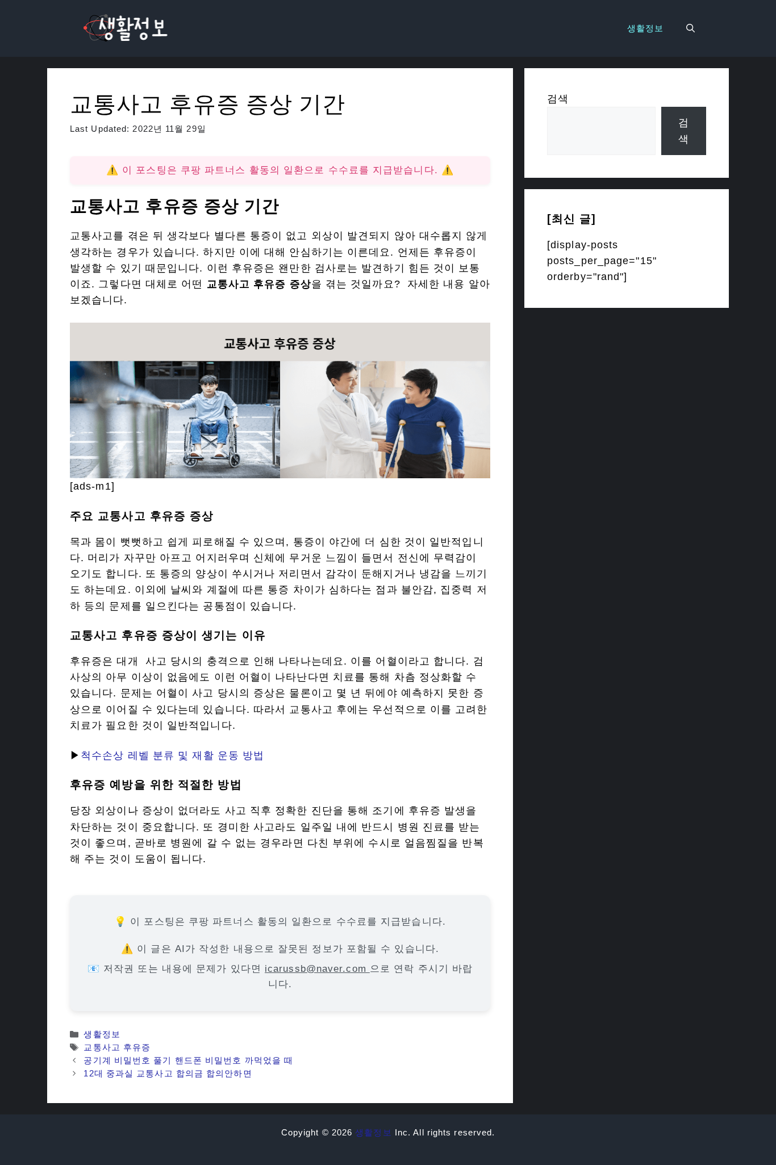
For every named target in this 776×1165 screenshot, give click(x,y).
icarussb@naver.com (317, 968)
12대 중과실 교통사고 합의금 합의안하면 (168, 1073)
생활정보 (645, 28)
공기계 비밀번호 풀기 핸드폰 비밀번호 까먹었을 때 (188, 1060)
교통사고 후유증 (117, 1047)
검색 (558, 99)
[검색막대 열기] (690, 28)
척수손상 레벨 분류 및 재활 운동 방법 (172, 755)
